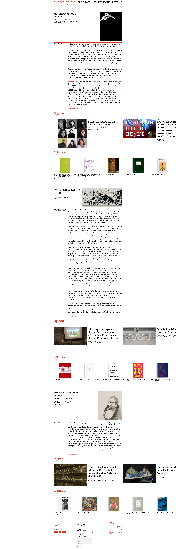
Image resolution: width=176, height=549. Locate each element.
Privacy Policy (80, 534)
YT (65, 532)
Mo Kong (71, 82)
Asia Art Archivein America (64, 3)
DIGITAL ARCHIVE (117, 5)
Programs (84, 2)
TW (60, 532)
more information (74, 316)
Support (102, 5)
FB (54, 532)
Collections (101, 2)
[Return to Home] (115, 535)
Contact (108, 5)
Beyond (117, 2)
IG (57, 532)
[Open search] (121, 7)
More (55, 115)
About (96, 5)
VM (62, 532)
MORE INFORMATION (74, 109)
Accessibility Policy (82, 536)
